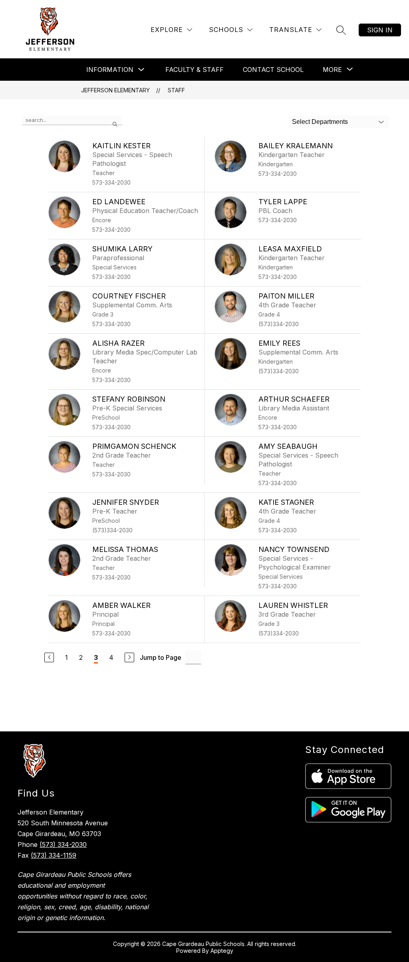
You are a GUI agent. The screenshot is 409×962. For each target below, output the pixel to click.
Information (109, 70)
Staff (176, 90)
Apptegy (221, 950)
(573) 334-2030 (63, 844)
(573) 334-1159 (53, 855)
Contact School (273, 70)
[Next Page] (129, 657)
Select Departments (320, 121)
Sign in (380, 30)
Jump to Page (160, 657)
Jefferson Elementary (115, 90)
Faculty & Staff (194, 70)
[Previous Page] (49, 657)
